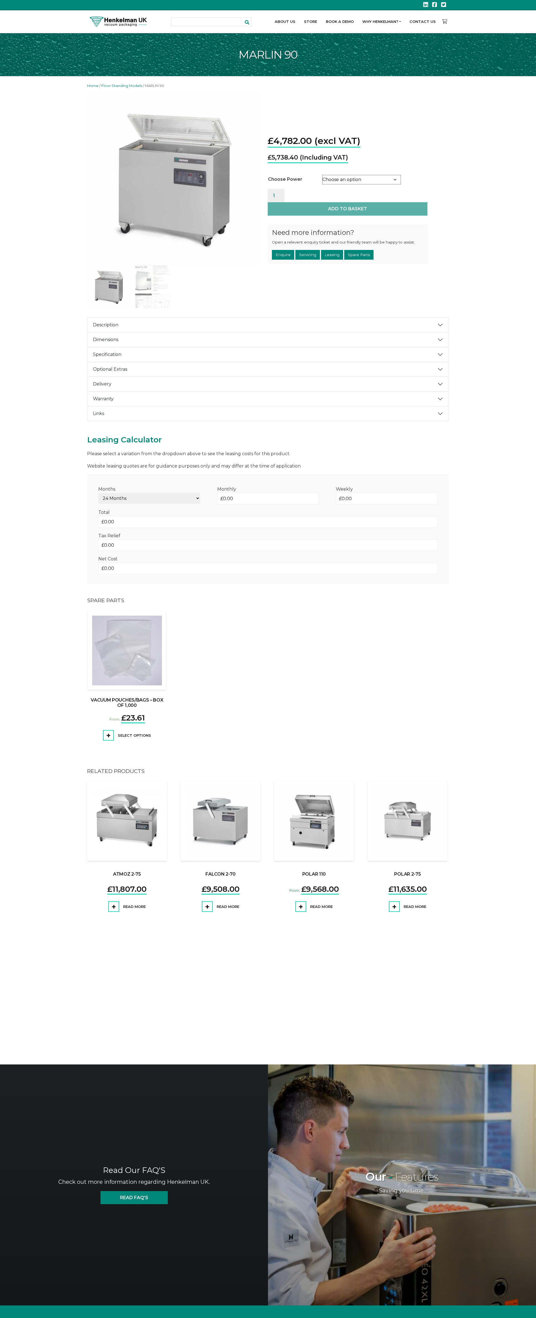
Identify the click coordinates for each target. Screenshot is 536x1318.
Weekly (344, 489)
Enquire (283, 255)
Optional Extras (110, 369)
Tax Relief (109, 535)
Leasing (332, 255)
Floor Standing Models (121, 86)
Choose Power (285, 178)
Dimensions (105, 339)
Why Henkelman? (380, 22)
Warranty (103, 398)
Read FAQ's (134, 1198)
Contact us (423, 22)
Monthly (226, 489)
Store (310, 22)
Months (106, 489)
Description (105, 324)
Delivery (102, 384)
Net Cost (108, 559)
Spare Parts (359, 255)
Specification (107, 354)
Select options (134, 735)
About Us (285, 22)
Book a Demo (340, 22)
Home (93, 86)
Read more (134, 907)
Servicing (307, 255)
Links (98, 413)
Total (104, 512)
